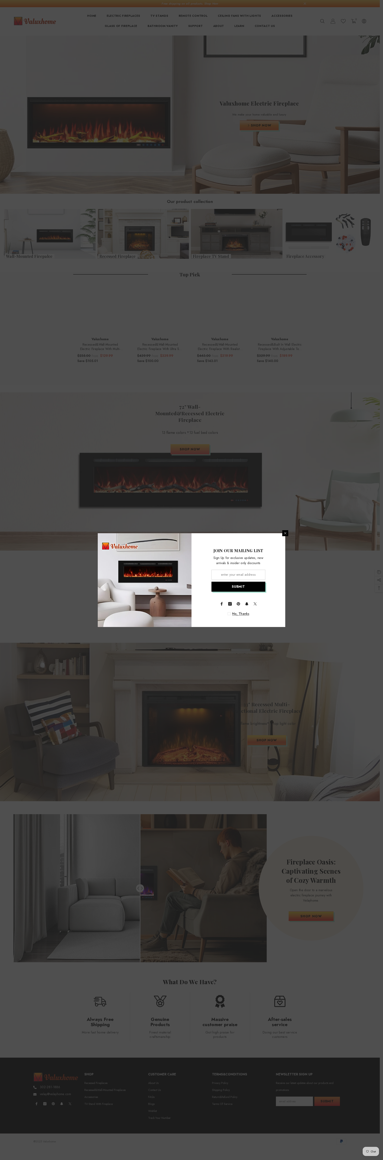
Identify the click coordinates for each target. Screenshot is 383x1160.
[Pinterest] (238, 604)
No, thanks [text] (240, 614)
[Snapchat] (247, 604)
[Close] (285, 533)
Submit (238, 586)
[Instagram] (230, 604)
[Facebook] (221, 604)
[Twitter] (255, 604)
